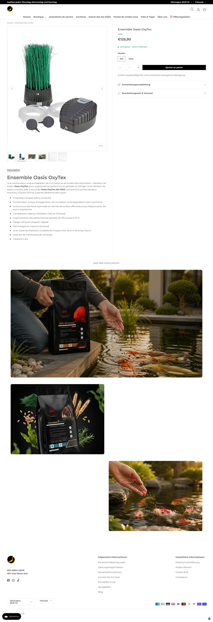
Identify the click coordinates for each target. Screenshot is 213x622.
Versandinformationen (110, 572)
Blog (100, 592)
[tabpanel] (57, 210)
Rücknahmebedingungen (112, 562)
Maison (27, 17)
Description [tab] (13, 170)
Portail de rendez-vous (125, 17)
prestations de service (61, 17)
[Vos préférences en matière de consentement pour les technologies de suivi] (209, 618)
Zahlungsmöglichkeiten (110, 567)
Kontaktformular (107, 582)
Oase (120, 34)
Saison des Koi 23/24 (100, 17)
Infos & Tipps (148, 17)
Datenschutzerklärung (187, 562)
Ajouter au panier (174, 67)
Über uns (162, 17)
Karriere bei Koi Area (109, 577)
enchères (81, 17)
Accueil (10, 23)
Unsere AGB (182, 572)
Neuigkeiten (104, 587)
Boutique (39, 17)
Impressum (182, 577)
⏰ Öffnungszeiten (180, 17)
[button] (204, 9)
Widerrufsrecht (184, 567)
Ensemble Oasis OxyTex (24, 23)
